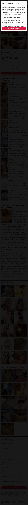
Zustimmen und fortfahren (14, 28)
